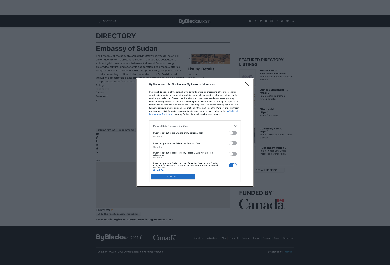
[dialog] (195, 132)
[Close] (248, 85)
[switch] (233, 133)
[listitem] (195, 126)
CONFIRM (173, 177)
